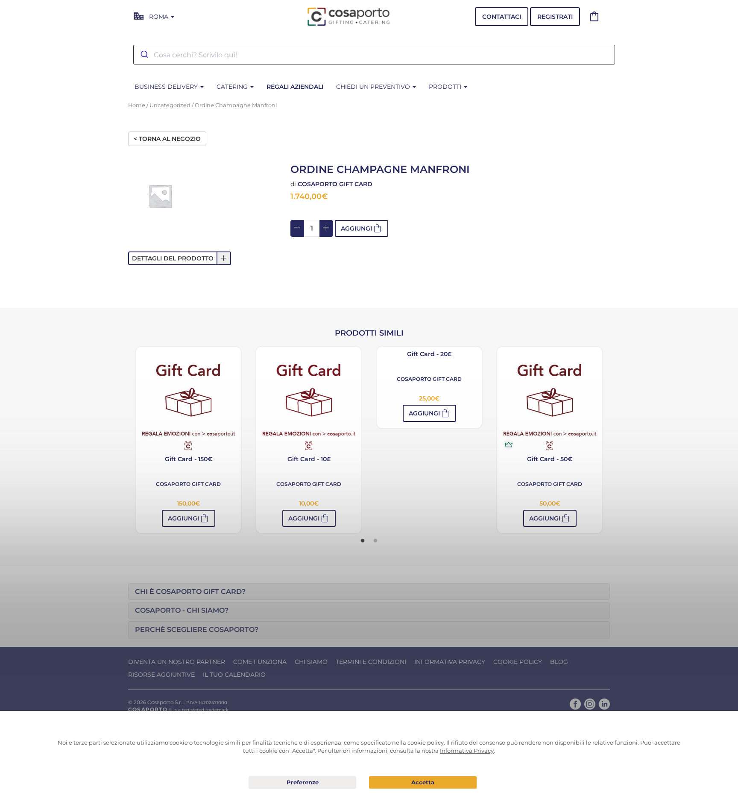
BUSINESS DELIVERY (167, 87)
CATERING (233, 87)
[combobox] (374, 54)
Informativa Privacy (449, 662)
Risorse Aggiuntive (161, 674)
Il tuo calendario (234, 674)
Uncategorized (169, 105)
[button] (179, 258)
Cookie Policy (517, 662)
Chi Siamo (311, 662)
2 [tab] (375, 541)
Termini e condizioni (371, 662)
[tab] (369, 592)
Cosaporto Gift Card (335, 184)
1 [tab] (362, 541)
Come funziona (260, 662)
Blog (559, 662)
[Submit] (144, 54)
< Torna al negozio (167, 139)
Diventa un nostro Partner (176, 662)
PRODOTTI (446, 87)
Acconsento (423, 782)
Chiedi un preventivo (374, 87)
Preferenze (302, 782)
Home (136, 105)
